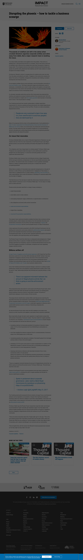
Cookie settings (57, 556)
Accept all (47, 556)
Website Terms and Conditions (34, 557)
